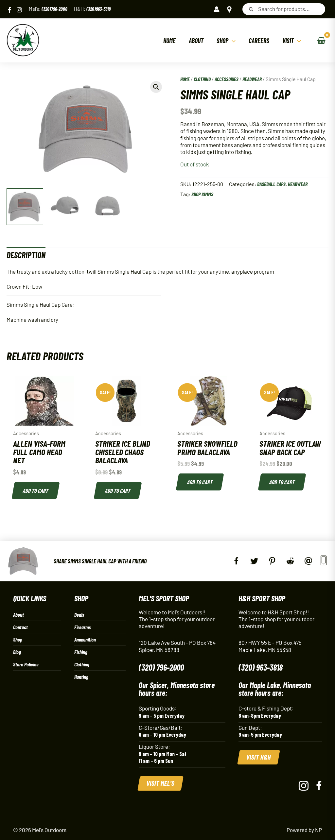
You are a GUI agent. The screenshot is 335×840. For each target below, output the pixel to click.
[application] (232, 40)
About (18, 614)
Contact (20, 627)
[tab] (26, 255)
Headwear (252, 79)
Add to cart (36, 490)
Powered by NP (304, 830)
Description (26, 255)
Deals (79, 614)
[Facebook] (9, 10)
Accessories (226, 79)
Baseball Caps (271, 184)
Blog (17, 652)
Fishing (80, 652)
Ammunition (85, 639)
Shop (17, 639)
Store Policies (25, 664)
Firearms (82, 627)
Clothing (202, 79)
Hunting (81, 677)
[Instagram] (19, 10)
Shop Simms (202, 194)
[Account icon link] (217, 9)
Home (185, 79)
